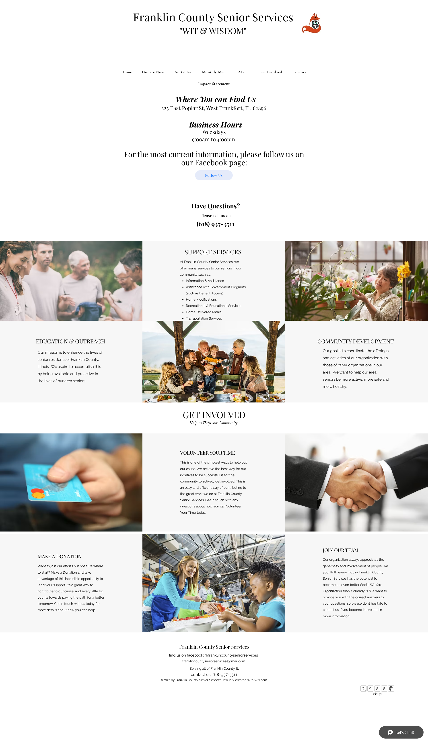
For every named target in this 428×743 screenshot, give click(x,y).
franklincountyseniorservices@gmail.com (213, 661)
